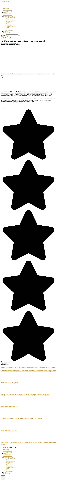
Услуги (7, 27)
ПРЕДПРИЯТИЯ (7, 10)
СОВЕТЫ (5, 31)
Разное (7, 29)
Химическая (9, 25)
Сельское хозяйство (10, 26)
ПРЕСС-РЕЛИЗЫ (7, 15)
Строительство (9, 23)
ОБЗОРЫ (5, 12)
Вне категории (9, 30)
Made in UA (9, 11)
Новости (8, 37)
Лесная (7, 18)
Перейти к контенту (5, 1)
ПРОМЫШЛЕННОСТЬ (9, 16)
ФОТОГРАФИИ (7, 13)
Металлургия (9, 21)
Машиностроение (10, 20)
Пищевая (8, 22)
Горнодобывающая (10, 17)
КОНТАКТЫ (6, 32)
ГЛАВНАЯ (6, 8)
